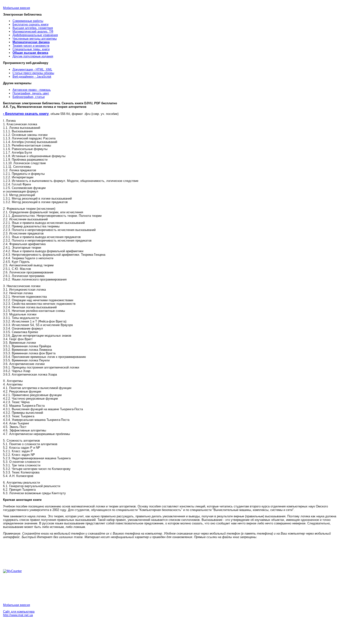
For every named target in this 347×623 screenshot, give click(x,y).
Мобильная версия (16, 8)
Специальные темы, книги (31, 49)
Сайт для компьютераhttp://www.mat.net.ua (18, 613)
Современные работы (28, 21)
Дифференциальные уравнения (35, 35)
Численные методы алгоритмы (35, 38)
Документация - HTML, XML (32, 69)
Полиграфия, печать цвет (31, 93)
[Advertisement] (41, 553)
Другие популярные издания (33, 56)
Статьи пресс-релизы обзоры (33, 73)
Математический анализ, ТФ (33, 31)
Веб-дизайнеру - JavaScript (32, 76)
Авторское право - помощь (32, 90)
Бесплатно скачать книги (30, 24)
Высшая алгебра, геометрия (33, 28)
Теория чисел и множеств (31, 45)
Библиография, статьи (29, 97)
